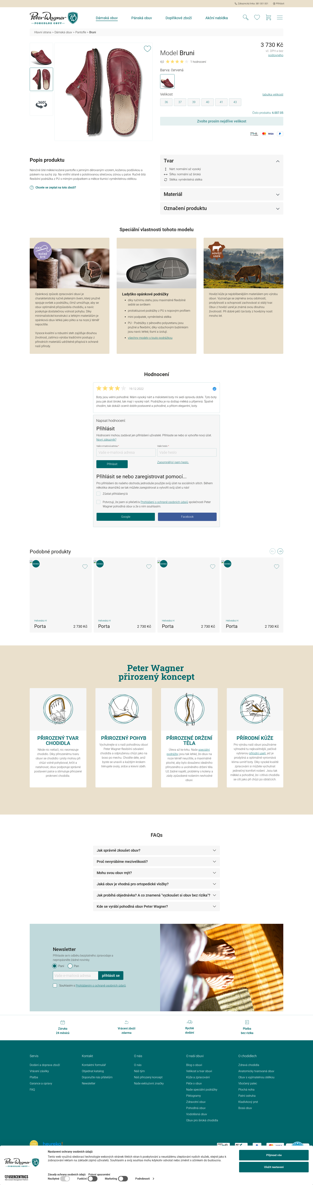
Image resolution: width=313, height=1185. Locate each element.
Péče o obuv (194, 1083)
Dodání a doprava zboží (45, 1065)
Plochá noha (246, 1089)
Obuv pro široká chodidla (202, 1120)
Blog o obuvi (194, 1065)
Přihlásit (112, 464)
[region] (91, 92)
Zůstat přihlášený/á (115, 493)
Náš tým (139, 1071)
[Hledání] (245, 17)
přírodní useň (257, 753)
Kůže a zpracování (198, 1077)
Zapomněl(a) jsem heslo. (173, 462)
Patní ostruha (247, 1095)
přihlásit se (111, 975)
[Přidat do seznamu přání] (147, 48)
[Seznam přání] (257, 17)
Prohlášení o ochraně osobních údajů (164, 502)
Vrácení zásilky (39, 1071)
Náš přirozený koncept (148, 1077)
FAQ (32, 1089)
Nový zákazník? (106, 439)
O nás (137, 1065)
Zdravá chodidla (248, 1065)
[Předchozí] (272, 552)
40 (207, 102)
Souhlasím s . (92, 985)
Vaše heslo (163, 446)
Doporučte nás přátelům (97, 1077)
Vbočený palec (247, 1083)
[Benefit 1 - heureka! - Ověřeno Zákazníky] (34, 1144)
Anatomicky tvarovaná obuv (256, 1071)
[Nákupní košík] (268, 17)
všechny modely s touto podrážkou (150, 338)
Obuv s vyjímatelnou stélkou (256, 1077)
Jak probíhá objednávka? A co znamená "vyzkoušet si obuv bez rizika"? (153, 895)
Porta (40, 626)
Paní (61, 966)
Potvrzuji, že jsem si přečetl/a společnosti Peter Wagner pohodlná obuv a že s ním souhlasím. (157, 504)
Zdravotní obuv (196, 1102)
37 (180, 102)
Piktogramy (193, 1095)
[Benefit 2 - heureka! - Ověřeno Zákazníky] (52, 1144)
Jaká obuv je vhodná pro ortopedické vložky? (133, 884)
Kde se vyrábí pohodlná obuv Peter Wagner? (132, 906)
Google (125, 516)
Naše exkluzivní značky (149, 1083)
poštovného (275, 55)
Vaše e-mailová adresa (107, 446)
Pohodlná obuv (196, 1108)
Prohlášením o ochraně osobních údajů (101, 985)
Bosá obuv (245, 1108)
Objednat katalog (93, 1071)
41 (221, 102)
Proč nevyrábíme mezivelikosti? (122, 861)
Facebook (187, 516)
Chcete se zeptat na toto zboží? (56, 187)
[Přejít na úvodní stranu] (54, 18)
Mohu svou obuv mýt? (114, 873)
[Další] (280, 552)
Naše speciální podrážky (201, 1089)
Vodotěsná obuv (196, 1114)
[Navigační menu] (280, 18)
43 (235, 102)
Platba (34, 1077)
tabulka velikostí (272, 94)
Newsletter (88, 1083)
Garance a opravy (41, 1083)
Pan (76, 966)
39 (193, 102)
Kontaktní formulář (94, 1065)
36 (166, 102)
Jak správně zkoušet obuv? (118, 850)
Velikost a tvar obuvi (199, 1071)
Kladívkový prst (248, 1102)
